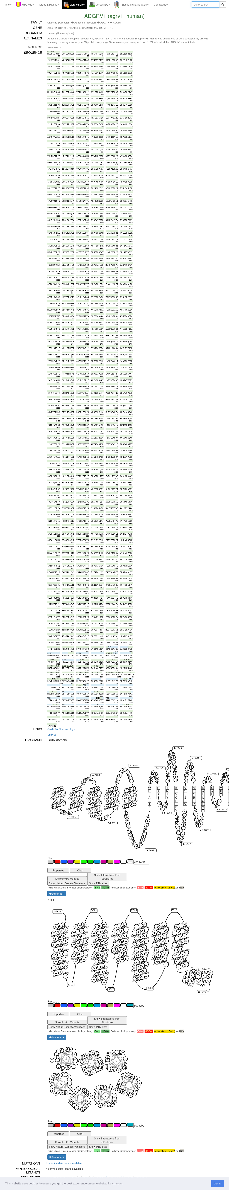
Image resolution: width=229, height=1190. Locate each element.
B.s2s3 (159, 768)
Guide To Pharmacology (61, 729)
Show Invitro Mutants (67, 878)
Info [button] (7, 4)
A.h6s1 (150, 850)
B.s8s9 (195, 758)
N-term (58, 911)
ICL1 (71, 984)
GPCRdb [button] (27, 4)
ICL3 (150, 988)
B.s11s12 (222, 810)
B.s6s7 (187, 844)
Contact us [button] (160, 4)
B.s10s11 (212, 774)
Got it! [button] (217, 1183)
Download (57, 893)
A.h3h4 (111, 823)
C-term (202, 992)
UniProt (51, 734)
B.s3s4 (168, 813)
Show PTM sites (98, 883)
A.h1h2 (72, 817)
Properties (58, 870)
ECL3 (174, 910)
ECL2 (134, 910)
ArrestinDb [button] (102, 4)
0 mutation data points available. (64, 1163)
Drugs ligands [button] (48, 4)
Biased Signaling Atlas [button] (134, 4)
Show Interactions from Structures (107, 876)
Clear (80, 870)
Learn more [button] (115, 1183)
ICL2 (111, 989)
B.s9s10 (204, 830)
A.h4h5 (134, 765)
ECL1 (94, 910)
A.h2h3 (96, 775)
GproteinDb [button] (76, 4)
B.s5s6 (178, 748)
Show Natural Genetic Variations (67, 883)
